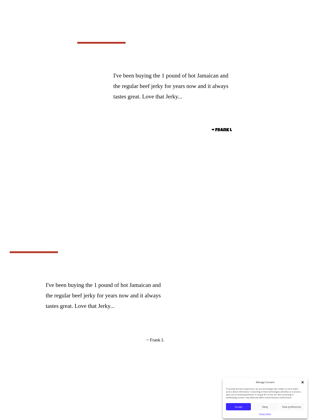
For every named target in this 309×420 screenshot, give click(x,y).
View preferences (291, 406)
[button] (302, 382)
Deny (265, 406)
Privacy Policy (265, 414)
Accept (238, 406)
